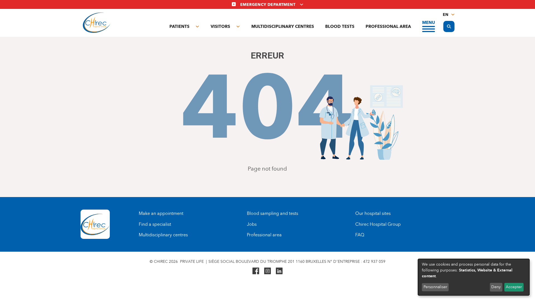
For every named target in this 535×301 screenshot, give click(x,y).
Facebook (255, 271)
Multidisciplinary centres (282, 26)
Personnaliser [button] (435, 287)
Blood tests (339, 26)
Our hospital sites (373, 213)
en (445, 14)
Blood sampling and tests (272, 213)
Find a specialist (155, 224)
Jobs (252, 224)
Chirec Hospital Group (378, 224)
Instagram (267, 271)
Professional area (388, 26)
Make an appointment (161, 213)
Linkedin (279, 271)
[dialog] (473, 277)
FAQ (359, 234)
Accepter (514, 287)
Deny (496, 287)
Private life (192, 261)
